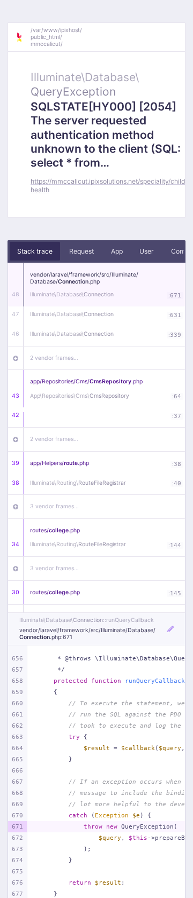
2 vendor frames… (54, 358)
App (117, 251)
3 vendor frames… (54, 506)
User (146, 251)
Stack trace (35, 251)
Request (81, 251)
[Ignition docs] (23, 37)
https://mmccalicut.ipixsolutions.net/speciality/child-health (110, 185)
